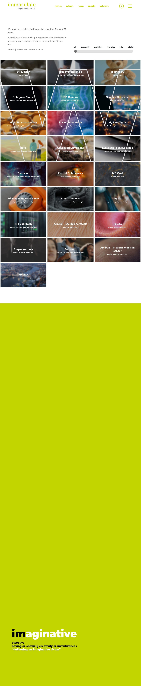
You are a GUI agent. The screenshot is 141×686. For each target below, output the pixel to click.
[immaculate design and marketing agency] (22, 6)
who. (58, 6)
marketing (98, 47)
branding (111, 47)
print (121, 47)
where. (104, 6)
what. (69, 6)
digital (130, 47)
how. (81, 6)
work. (92, 6)
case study (85, 47)
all (75, 47)
